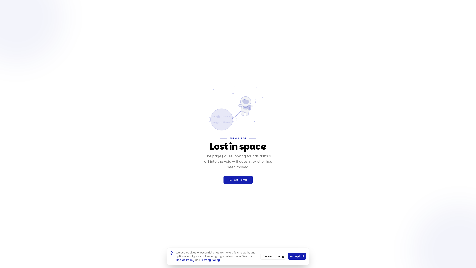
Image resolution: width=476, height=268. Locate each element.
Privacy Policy (210, 260)
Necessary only (273, 256)
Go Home (240, 180)
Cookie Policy (185, 260)
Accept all (297, 256)
